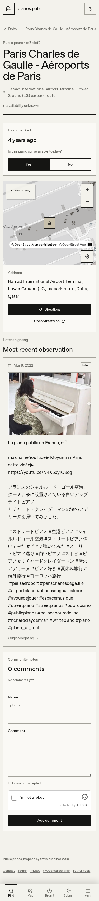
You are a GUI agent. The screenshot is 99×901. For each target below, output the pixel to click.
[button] (49, 223)
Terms (22, 870)
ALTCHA (82, 805)
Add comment (49, 820)
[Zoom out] (87, 201)
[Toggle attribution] (90, 244)
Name (14, 701)
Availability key (21, 190)
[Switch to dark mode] (90, 9)
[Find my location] (87, 256)
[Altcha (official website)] (85, 798)
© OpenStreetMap (72, 244)
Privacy (35, 870)
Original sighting (21, 638)
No (70, 164)
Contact (9, 870)
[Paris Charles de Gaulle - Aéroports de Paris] (49, 223)
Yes (29, 164)
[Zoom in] (87, 190)
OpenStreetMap (47, 321)
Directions (52, 309)
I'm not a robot (31, 797)
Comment (16, 731)
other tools (82, 870)
